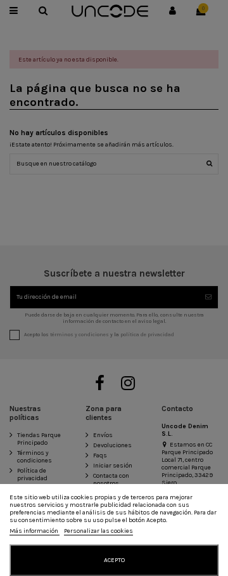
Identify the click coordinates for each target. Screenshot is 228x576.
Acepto (114, 560)
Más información (35, 531)
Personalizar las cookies (98, 531)
